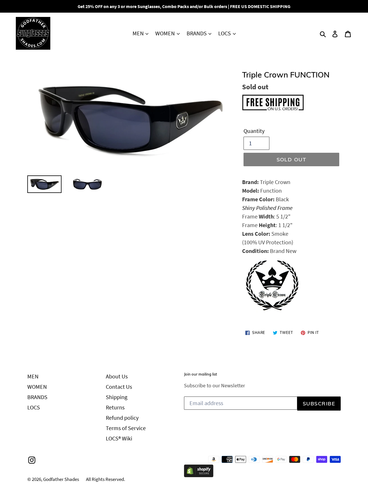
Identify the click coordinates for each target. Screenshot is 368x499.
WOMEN (165, 33)
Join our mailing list (200, 374)
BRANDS (197, 33)
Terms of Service (126, 428)
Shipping (116, 397)
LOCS (225, 33)
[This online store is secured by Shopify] (198, 475)
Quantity (254, 130)
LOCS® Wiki (119, 438)
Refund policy (122, 417)
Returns (115, 407)
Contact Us (119, 386)
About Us (117, 376)
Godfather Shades (61, 479)
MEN (139, 33)
